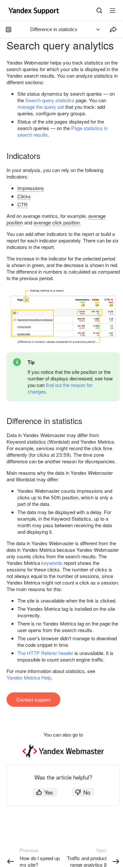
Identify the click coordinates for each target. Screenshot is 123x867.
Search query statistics (49, 100)
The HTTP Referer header (45, 652)
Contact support (33, 699)
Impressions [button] (30, 187)
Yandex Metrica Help (29, 677)
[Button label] (112, 10)
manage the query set (40, 106)
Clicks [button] (24, 196)
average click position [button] (56, 222)
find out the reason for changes (60, 388)
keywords (51, 562)
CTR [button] (22, 204)
